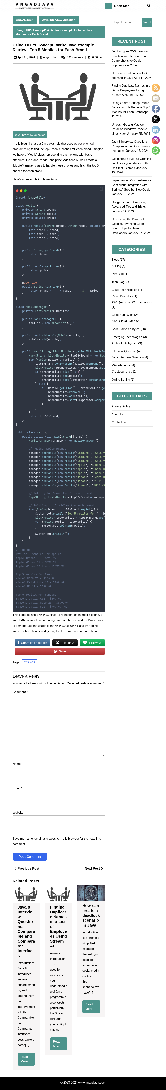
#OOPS (29, 662)
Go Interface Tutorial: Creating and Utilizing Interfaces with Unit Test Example (131, 163)
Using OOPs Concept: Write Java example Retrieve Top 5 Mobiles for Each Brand (131, 107)
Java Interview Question (59, 19)
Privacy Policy (121, 406)
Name (18, 763)
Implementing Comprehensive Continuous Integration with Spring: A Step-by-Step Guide (131, 185)
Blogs (115, 259)
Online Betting (121, 379)
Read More (27, 1060)
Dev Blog (118, 273)
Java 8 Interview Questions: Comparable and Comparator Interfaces (26, 931)
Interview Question (124, 351)
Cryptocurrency (122, 371)
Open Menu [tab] (123, 6)
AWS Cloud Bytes (123, 321)
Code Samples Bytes (126, 329)
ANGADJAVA (24, 19)
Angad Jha (50, 57)
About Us (118, 414)
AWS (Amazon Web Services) (132, 302)
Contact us (119, 422)
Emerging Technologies (127, 337)
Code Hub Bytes (122, 314)
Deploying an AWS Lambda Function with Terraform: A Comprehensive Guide (130, 56)
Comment (20, 692)
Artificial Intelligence (124, 343)
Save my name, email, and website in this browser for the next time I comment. (58, 841)
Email (17, 788)
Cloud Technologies (124, 289)
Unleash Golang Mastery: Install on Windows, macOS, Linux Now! (130, 129)
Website (18, 812)
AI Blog (116, 266)
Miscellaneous (121, 365)
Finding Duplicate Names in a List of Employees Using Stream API (131, 90)
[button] (101, 188)
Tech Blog (118, 282)
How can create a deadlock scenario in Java (91, 915)
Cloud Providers (122, 296)
